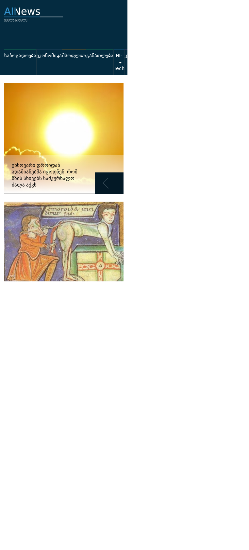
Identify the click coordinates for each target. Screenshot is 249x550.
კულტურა (135, 56)
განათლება (99, 56)
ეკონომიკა (49, 56)
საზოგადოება (20, 56)
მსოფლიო (74, 56)
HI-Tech (119, 62)
